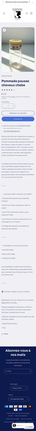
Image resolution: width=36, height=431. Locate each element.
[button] (4, 13)
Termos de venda (21, 422)
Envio (13, 96)
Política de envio (9, 422)
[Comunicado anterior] (4, 2)
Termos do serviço (26, 418)
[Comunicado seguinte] (32, 2)
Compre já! (18, 119)
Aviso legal (31, 422)
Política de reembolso (21, 415)
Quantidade (5, 102)
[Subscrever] (30, 371)
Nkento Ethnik (16, 413)
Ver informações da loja (12, 131)
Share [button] (6, 334)
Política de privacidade (12, 418)
